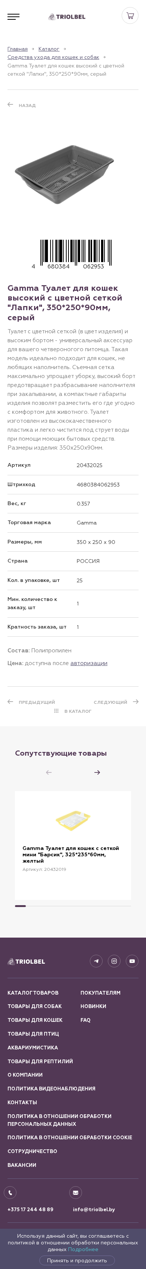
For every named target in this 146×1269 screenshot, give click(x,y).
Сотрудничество (32, 1152)
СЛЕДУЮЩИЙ (110, 702)
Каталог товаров (32, 993)
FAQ (85, 1020)
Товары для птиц (33, 1034)
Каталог (49, 49)
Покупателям (100, 993)
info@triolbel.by (94, 1210)
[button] (97, 772)
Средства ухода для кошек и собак (53, 57)
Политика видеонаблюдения (51, 1089)
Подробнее (83, 1249)
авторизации (88, 663)
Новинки (93, 1007)
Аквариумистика (32, 1048)
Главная (17, 49)
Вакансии (21, 1165)
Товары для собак (34, 1007)
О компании (25, 1075)
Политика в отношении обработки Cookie (69, 1138)
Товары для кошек (35, 1020)
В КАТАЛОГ (78, 711)
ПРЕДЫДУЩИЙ (37, 702)
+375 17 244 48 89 (30, 1210)
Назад (27, 105)
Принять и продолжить (77, 1260)
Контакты (22, 1103)
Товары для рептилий (40, 1062)
